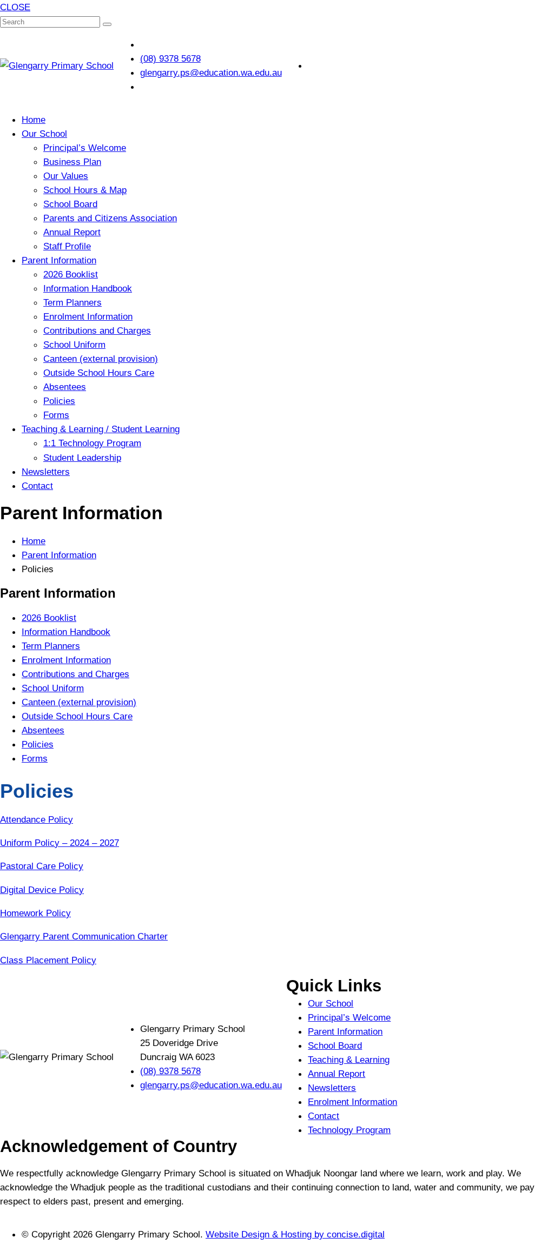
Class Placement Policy (48, 960)
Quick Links (333, 985)
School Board (70, 203)
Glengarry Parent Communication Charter (84, 936)
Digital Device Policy (42, 889)
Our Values (65, 175)
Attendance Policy (36, 819)
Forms (56, 414)
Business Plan (72, 161)
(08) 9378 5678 (170, 1070)
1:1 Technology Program (92, 443)
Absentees (64, 386)
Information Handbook (87, 288)
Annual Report (72, 232)
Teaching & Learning (349, 1059)
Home (33, 119)
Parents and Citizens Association (110, 218)
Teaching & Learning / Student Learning (101, 428)
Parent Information (59, 260)
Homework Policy (35, 913)
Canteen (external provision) (100, 358)
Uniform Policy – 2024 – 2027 (59, 842)
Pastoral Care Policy (41, 866)
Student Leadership (82, 457)
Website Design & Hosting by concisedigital (295, 1234)
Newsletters (46, 471)
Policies (59, 400)
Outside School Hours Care (98, 372)
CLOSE (15, 7)
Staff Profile (67, 246)
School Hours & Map (85, 189)
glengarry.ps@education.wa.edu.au (211, 1085)
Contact (37, 485)
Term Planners (72, 302)
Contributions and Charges (97, 330)
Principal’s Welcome (84, 147)
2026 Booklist (70, 274)
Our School (44, 133)
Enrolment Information (88, 316)
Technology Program (349, 1129)
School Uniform (74, 344)
